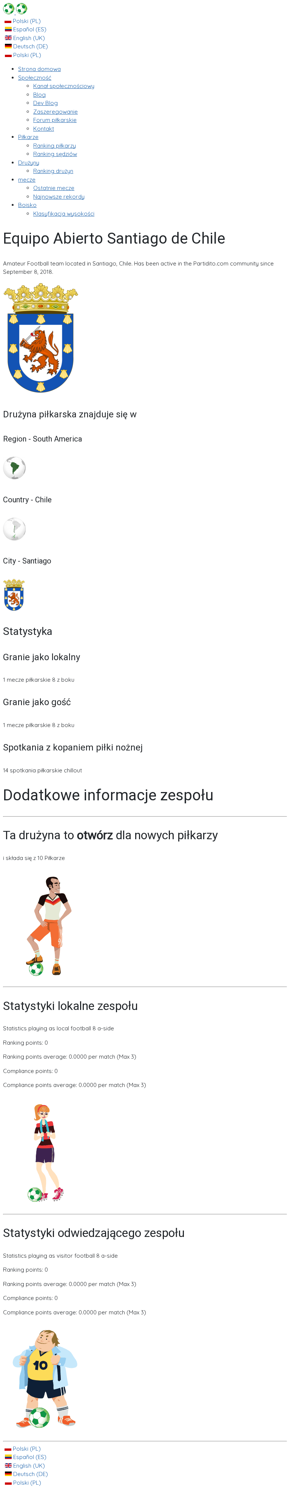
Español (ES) (29, 29)
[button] (34, 77)
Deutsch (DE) (30, 46)
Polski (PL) (26, 21)
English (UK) (28, 38)
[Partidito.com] (15, 12)
